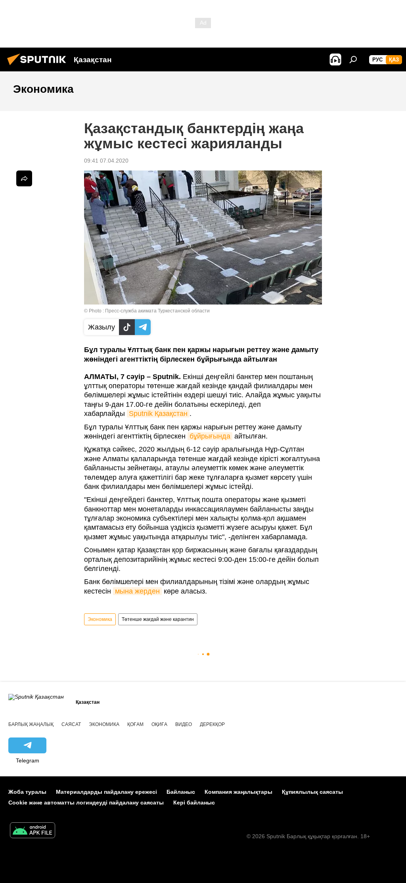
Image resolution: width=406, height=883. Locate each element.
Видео (183, 724)
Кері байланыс (194, 802)
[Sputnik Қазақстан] (39, 66)
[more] (24, 178)
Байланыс (181, 792)
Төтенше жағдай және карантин (158, 619)
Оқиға (159, 724)
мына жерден (137, 591)
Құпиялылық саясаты (312, 792)
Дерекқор (212, 724)
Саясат (71, 724)
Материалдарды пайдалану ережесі (106, 792)
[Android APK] (32, 831)
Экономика (100, 619)
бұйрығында (210, 436)
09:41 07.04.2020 (106, 160)
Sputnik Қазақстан (158, 414)
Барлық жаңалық (31, 724)
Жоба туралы (27, 792)
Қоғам (135, 724)
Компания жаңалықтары (238, 792)
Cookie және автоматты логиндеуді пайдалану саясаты (86, 802)
